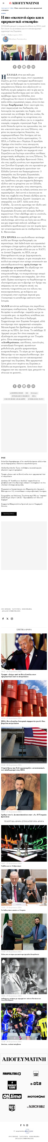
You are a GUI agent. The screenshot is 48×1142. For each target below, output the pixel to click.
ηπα (34, 396)
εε (27, 393)
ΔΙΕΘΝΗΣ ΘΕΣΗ (16, 393)
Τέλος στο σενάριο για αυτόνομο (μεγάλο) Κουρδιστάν (20, 954)
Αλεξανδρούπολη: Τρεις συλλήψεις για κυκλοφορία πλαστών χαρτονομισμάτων (21, 469)
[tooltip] (15, 67)
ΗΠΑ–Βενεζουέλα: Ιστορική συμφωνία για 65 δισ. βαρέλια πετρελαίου (23, 722)
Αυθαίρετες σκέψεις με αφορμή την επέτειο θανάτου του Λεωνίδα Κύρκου (21, 999)
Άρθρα (11, 8)
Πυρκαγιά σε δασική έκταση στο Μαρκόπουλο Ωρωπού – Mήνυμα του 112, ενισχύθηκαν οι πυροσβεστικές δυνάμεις (24, 490)
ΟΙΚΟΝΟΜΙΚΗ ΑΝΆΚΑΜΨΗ (14, 399)
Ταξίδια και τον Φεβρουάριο (11, 866)
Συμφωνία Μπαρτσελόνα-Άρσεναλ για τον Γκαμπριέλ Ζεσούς (21, 505)
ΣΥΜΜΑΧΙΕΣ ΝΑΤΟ (35, 399)
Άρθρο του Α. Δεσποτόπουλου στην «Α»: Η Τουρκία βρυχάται (23, 816)
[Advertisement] (24, 428)
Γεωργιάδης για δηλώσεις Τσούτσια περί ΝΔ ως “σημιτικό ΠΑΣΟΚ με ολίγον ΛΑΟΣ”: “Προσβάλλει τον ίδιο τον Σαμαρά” (23, 498)
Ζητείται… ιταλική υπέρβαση (11, 1044)
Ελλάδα (34, 393)
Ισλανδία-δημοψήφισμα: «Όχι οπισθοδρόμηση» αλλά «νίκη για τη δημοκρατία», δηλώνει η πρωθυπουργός (23, 463)
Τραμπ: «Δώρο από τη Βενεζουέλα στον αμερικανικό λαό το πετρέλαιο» (23, 475)
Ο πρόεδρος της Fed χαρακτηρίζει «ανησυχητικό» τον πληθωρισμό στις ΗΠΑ (23, 769)
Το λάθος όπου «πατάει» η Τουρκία (13, 910)
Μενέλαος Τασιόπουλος (18, 39)
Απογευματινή (5, 8)
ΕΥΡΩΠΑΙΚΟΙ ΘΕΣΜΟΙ (20, 396)
